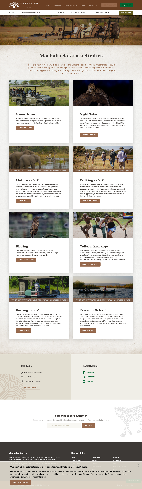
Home (11, 13)
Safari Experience (30, 13)
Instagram (91, 377)
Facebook (91, 372)
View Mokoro (23, 201)
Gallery (48, 5)
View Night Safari (89, 135)
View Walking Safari (90, 201)
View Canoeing (88, 330)
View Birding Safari (26, 260)
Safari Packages (54, 13)
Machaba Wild (126, 12)
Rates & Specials (71, 5)
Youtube (90, 381)
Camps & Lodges (78, 13)
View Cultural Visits (90, 264)
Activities (95, 461)
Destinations (101, 13)
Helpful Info (92, 5)
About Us (57, 5)
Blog (83, 5)
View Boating (23, 330)
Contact (116, 457)
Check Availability (109, 5)
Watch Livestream (20, 482)
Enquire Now (126, 5)
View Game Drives (25, 128)
